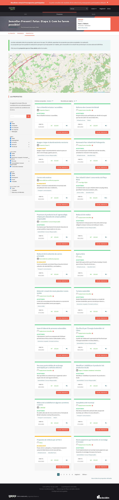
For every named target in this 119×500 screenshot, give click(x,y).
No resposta (15, 129)
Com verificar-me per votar (50, 487)
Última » (84, 474)
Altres (13, 155)
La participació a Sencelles (69, 487)
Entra (108, 9)
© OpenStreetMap (101, 92)
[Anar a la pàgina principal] (12, 9)
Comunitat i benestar (17, 166)
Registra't (102, 9)
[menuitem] (94, 8)
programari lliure (33, 496)
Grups (13, 179)
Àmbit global (15, 140)
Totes (13, 123)
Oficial (13, 175)
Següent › (77, 474)
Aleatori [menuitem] (49, 101)
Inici (25, 14)
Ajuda (93, 14)
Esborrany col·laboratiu (18, 192)
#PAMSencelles (14, 27)
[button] (11, 56)
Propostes (29, 33)
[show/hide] (30, 142)
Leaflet (94, 92)
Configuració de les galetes (59, 491)
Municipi (14, 161)
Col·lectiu (14, 142)
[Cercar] (86, 8)
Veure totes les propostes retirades (101, 478)
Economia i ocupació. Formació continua (19, 158)
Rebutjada (14, 131)
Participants (15, 177)
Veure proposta (63, 132)
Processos (60, 14)
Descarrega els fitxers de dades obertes (68, 489)
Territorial (14, 146)
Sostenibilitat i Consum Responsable (17, 163)
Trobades (20, 33)
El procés (11, 33)
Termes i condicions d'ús (46, 489)
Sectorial (14, 144)
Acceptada (14, 125)
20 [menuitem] (74, 101)
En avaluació (15, 127)
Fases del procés (82, 28)
